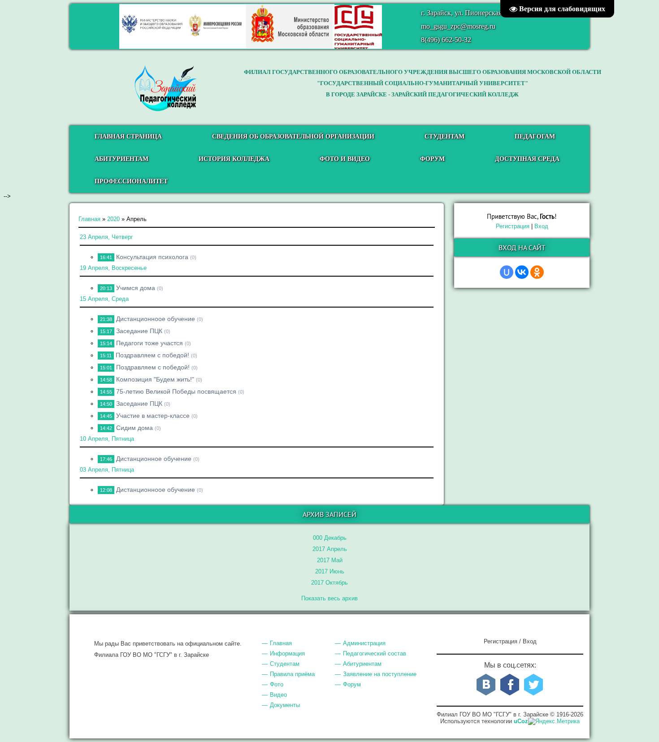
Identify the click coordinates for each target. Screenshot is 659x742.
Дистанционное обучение (153, 458)
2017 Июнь (329, 571)
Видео (278, 694)
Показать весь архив (329, 598)
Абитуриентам (362, 663)
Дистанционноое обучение (155, 318)
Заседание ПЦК (139, 330)
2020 (113, 219)
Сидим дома (134, 427)
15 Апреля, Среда (104, 298)
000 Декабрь (330, 537)
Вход (541, 226)
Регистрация (512, 226)
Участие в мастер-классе (153, 415)
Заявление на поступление (379, 674)
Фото (276, 684)
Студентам (284, 663)
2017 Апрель (329, 549)
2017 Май (330, 560)
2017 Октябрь (329, 582)
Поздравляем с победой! (152, 355)
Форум (352, 684)
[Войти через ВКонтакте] (522, 272)
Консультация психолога (152, 256)
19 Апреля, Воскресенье (113, 268)
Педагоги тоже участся (149, 343)
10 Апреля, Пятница (107, 438)
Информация (287, 653)
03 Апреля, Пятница (107, 469)
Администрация (364, 643)
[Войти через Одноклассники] (537, 272)
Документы (285, 705)
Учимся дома (135, 287)
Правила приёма (292, 674)
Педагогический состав (374, 653)
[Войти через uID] (506, 272)
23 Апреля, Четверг (106, 237)
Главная (89, 219)
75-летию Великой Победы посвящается (176, 391)
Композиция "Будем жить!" (155, 379)
